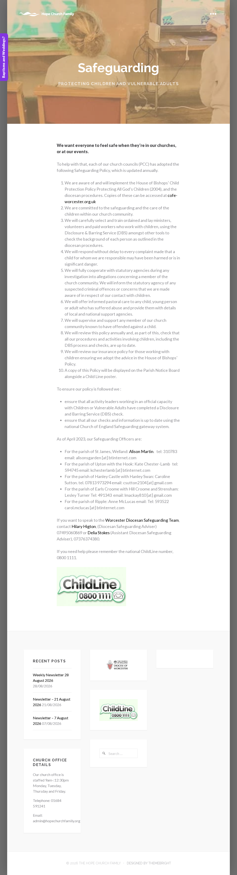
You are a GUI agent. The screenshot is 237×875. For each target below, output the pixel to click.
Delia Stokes (98, 532)
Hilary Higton (84, 526)
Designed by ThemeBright (149, 863)
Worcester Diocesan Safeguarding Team (142, 520)
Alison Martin (141, 451)
